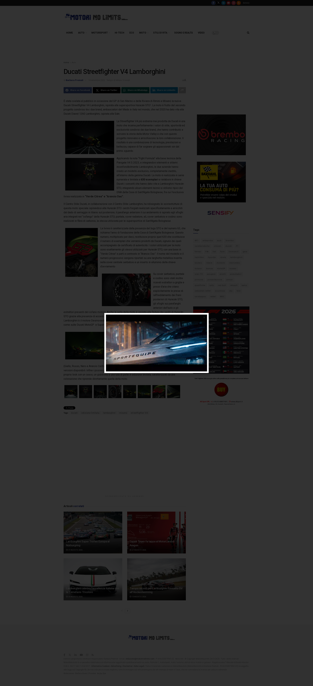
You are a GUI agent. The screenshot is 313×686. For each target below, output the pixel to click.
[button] (204, 317)
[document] (156, 343)
